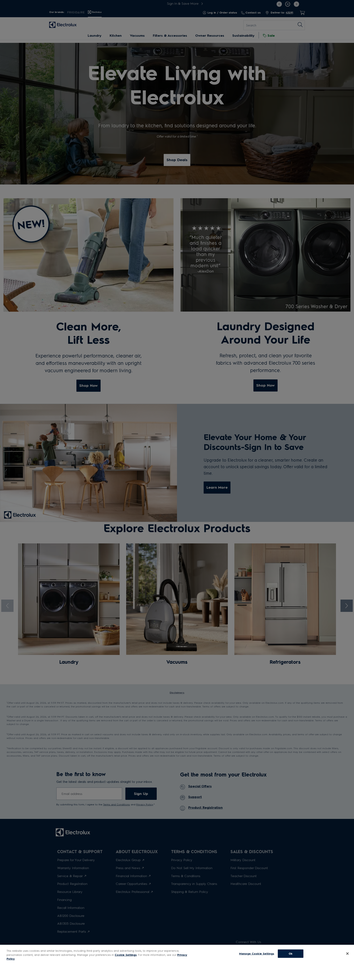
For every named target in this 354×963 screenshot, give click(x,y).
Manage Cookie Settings (256, 953)
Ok (291, 953)
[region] (177, 954)
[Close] (347, 953)
